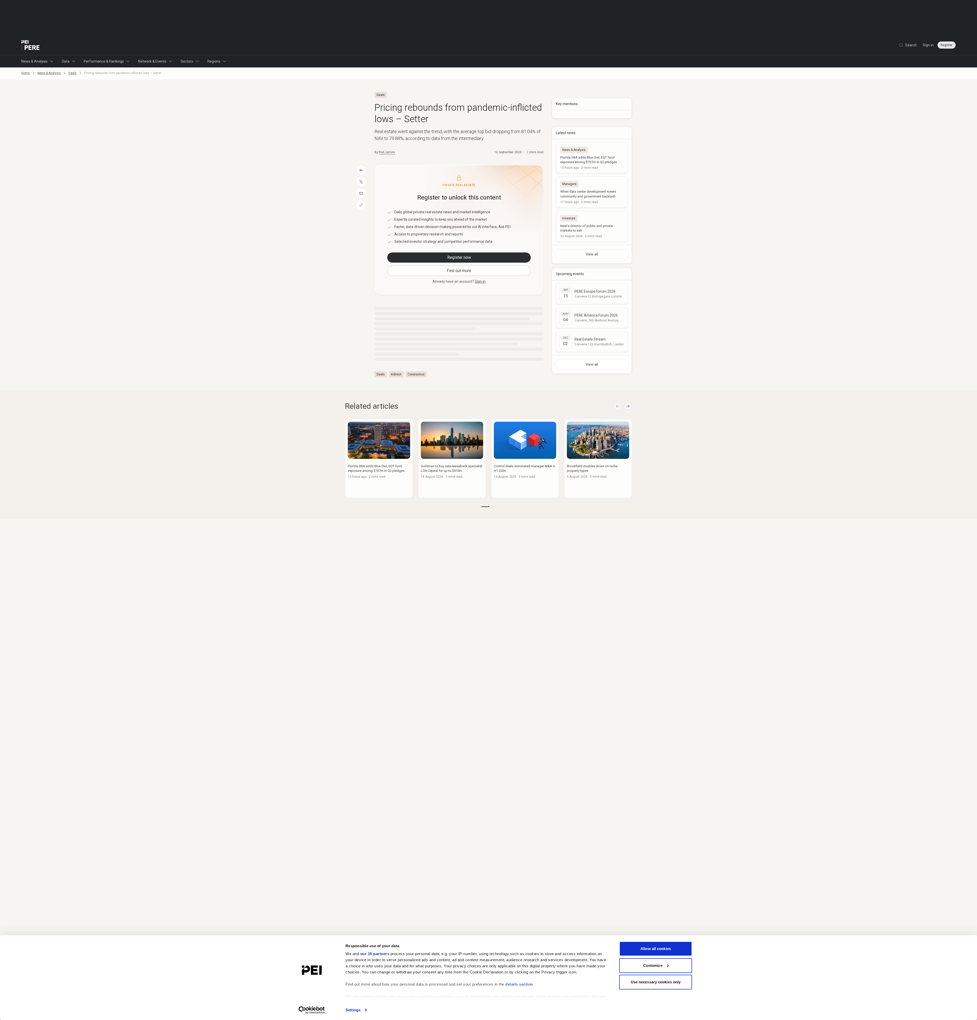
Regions (213, 61)
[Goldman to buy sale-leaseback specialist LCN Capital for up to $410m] (452, 458)
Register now (459, 257)
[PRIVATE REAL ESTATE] (30, 45)
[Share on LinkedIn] (361, 170)
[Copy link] (361, 205)
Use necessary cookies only (656, 982)
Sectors (187, 61)
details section (519, 984)
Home (25, 73)
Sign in (928, 45)
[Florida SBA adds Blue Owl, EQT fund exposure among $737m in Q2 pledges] (591, 158)
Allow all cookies (655, 948)
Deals (72, 73)
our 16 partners (375, 954)
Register (947, 45)
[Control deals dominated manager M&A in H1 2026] (525, 458)
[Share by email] (361, 193)
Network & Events (152, 61)
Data (65, 61)
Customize (653, 965)
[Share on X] (361, 181)
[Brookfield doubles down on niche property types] (598, 458)
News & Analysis (34, 61)
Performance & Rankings (104, 61)
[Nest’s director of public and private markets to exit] (591, 226)
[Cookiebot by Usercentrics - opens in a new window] (312, 1010)
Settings (353, 1010)
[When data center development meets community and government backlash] (591, 192)
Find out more (459, 270)
